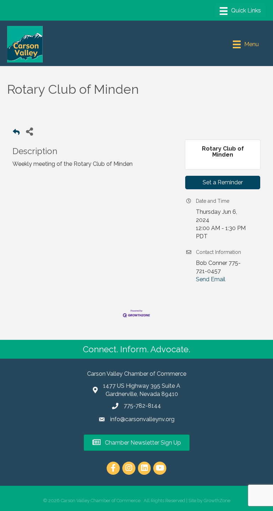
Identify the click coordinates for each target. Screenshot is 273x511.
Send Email (210, 279)
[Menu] (240, 11)
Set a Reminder (223, 182)
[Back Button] (16, 133)
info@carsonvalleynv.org (142, 419)
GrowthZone (217, 500)
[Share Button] (29, 131)
